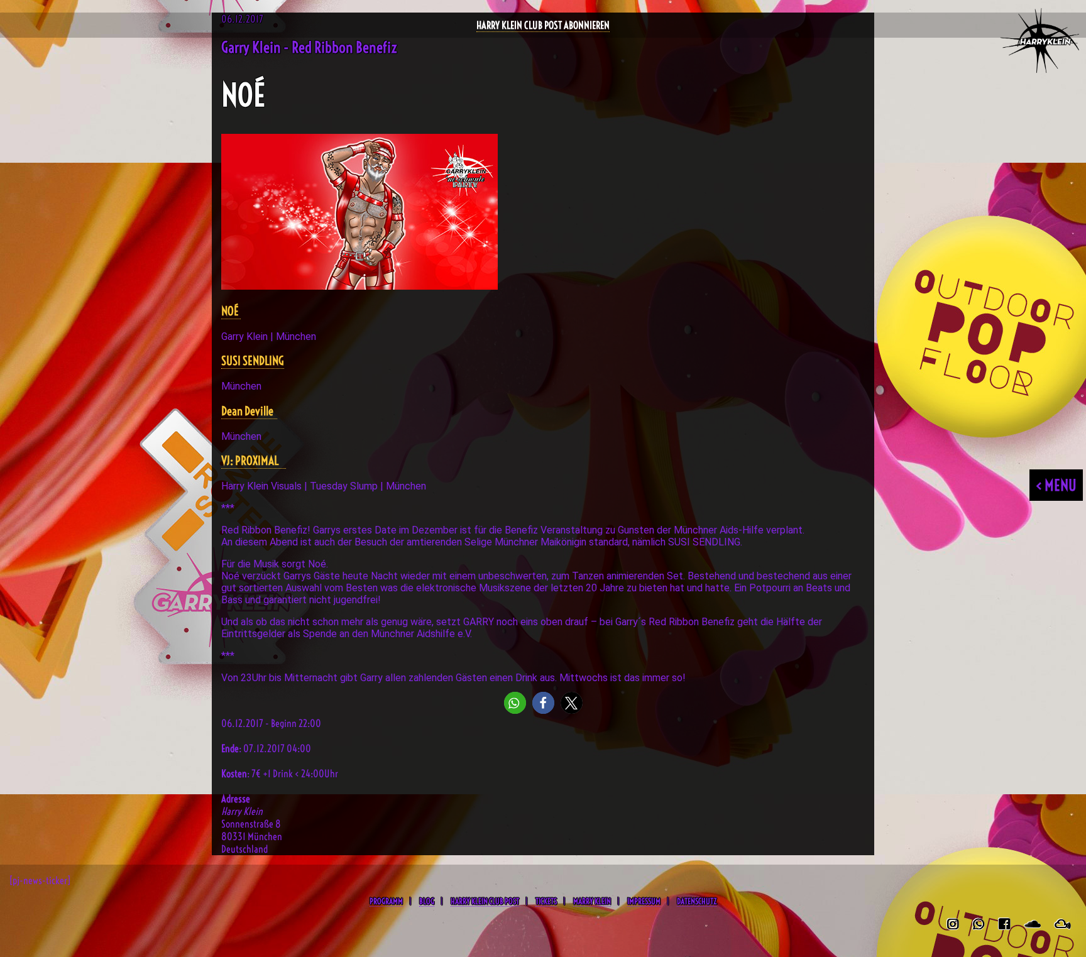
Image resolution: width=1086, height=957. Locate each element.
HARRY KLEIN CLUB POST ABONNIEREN (543, 25)
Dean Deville (249, 411)
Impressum (644, 901)
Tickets (546, 901)
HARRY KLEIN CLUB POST (485, 901)
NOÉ (231, 311)
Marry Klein (592, 901)
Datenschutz (696, 901)
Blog (426, 901)
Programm (386, 901)
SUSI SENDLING (252, 361)
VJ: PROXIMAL (253, 461)
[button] (515, 703)
